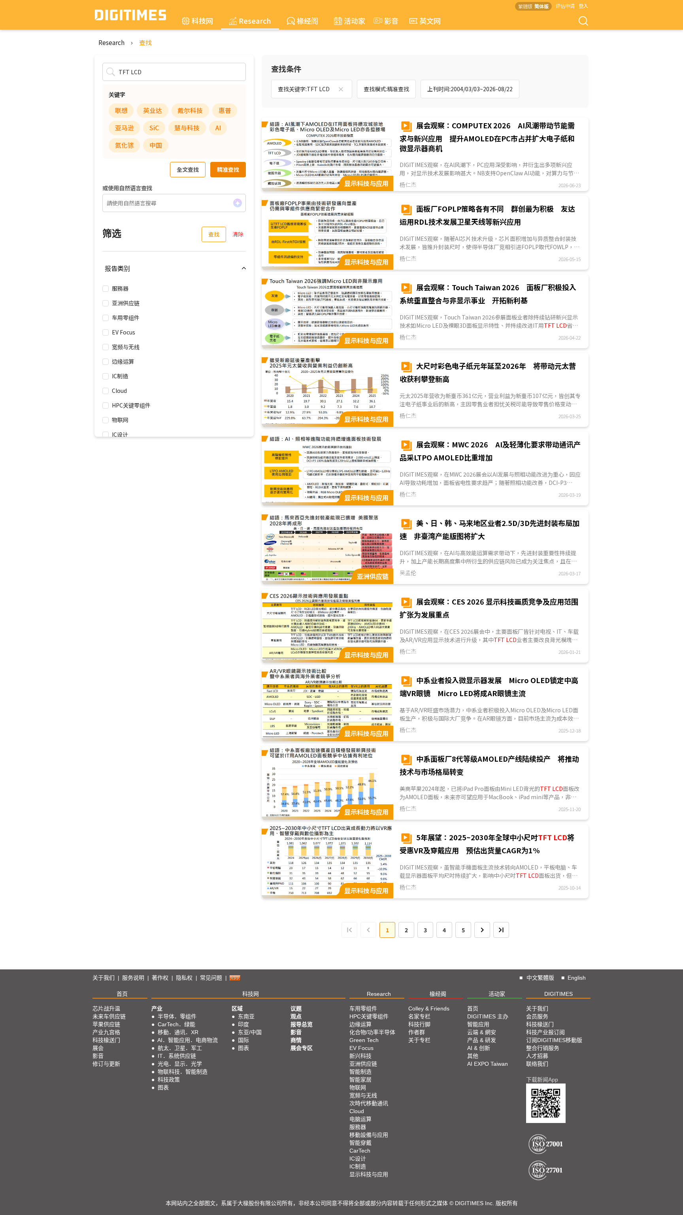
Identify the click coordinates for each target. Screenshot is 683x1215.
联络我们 (537, 1064)
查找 (145, 42)
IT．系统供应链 (177, 1056)
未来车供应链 (109, 1016)
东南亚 (246, 1016)
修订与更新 (106, 1064)
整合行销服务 (542, 1048)
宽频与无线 (126, 347)
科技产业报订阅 (545, 1032)
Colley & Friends (428, 1008)
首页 (122, 994)
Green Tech (364, 1040)
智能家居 (360, 1079)
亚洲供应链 (126, 303)
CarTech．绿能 (176, 1024)
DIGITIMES (558, 994)
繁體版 (525, 6)
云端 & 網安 (481, 1032)
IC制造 (120, 376)
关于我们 (103, 978)
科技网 (202, 20)
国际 (243, 1040)
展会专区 (302, 1048)
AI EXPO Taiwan (487, 1064)
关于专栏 (419, 1040)
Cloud (119, 390)
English (577, 978)
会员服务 (537, 1016)
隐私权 (184, 978)
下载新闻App (542, 1079)
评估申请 (565, 5)
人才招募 (537, 1056)
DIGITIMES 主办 (487, 1016)
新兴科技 (360, 1056)
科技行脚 (419, 1024)
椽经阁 (307, 20)
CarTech (359, 1150)
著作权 (160, 978)
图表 (163, 1087)
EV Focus (123, 332)
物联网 (120, 420)
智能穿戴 (360, 1143)
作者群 (416, 1032)
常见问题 (211, 978)
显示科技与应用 (368, 1174)
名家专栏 (419, 1016)
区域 (237, 1008)
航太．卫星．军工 (180, 1048)
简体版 (541, 6)
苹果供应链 (106, 1024)
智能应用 (478, 1024)
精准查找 (228, 169)
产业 (156, 1008)
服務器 (120, 288)
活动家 (354, 20)
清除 (237, 234)
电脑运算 (360, 1119)
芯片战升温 (106, 1008)
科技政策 (169, 1079)
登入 (583, 5)
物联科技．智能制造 (183, 1072)
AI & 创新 (478, 1048)
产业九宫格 (106, 1032)
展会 (98, 1048)
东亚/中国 (250, 1032)
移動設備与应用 (368, 1135)
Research (255, 20)
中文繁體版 (540, 978)
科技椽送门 (106, 1040)
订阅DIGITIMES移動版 (554, 1040)
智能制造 (360, 1072)
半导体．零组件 (177, 1016)
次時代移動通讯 (368, 1103)
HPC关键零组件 (131, 405)
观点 (296, 1016)
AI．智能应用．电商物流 (187, 1040)
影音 (387, 20)
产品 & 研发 (481, 1040)
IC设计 (120, 434)
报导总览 (302, 1024)
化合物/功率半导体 (372, 1032)
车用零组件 (126, 317)
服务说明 (133, 978)
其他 (472, 1056)
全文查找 (188, 169)
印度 (243, 1024)
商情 (296, 1040)
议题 (296, 1008)
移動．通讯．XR (178, 1032)
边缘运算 (123, 361)
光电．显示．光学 (180, 1064)
